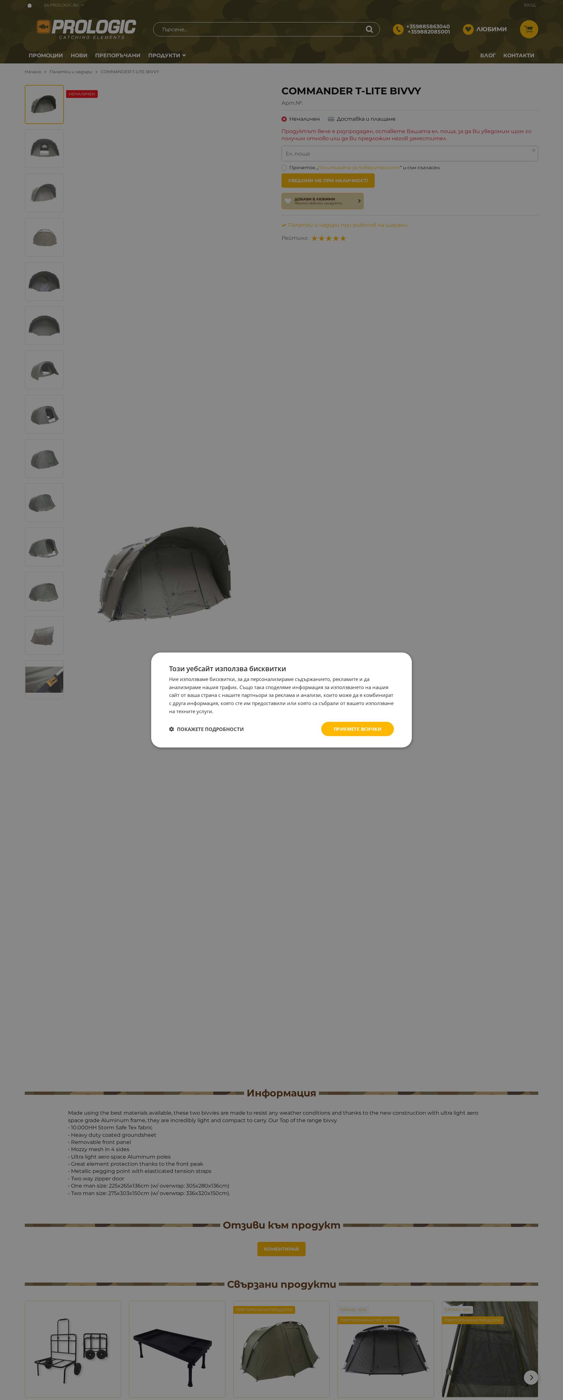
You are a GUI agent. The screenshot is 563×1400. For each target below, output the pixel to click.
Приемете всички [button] (358, 729)
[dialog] (281, 700)
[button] (206, 729)
